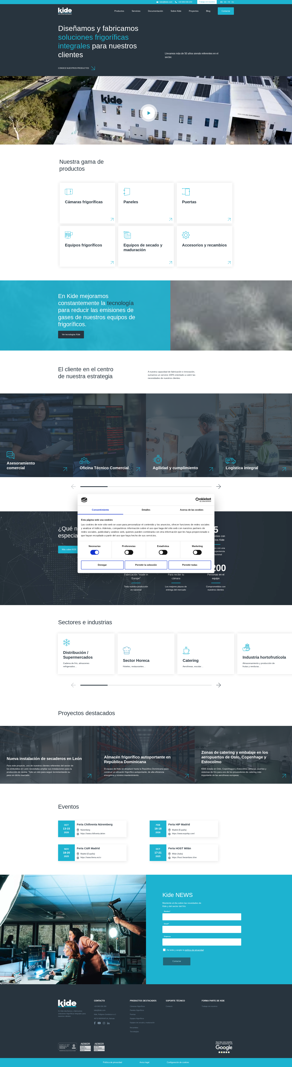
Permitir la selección (146, 565)
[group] (36, 435)
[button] (218, 486)
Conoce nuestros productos (73, 68)
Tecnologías (134, 1031)
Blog (208, 11)
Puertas (133, 1014)
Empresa (167, 936)
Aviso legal (144, 1062)
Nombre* (167, 911)
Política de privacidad (112, 1062)
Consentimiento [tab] (100, 510)
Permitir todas (189, 565)
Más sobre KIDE (69, 549)
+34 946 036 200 (185, 2)
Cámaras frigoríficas (137, 1006)
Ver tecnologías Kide (71, 334)
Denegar (102, 565)
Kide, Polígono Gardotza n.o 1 (105, 1014)
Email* (166, 924)
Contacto (169, 1006)
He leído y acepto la (185, 950)
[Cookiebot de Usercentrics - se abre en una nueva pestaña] (197, 500)
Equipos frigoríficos (137, 1018)
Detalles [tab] (146, 510)
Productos (119, 11)
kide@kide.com (166, 2)
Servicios (136, 11)
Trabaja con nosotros (207, 2)
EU (233, 2)
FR (229, 2)
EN (225, 2)
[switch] (129, 552)
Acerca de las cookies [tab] (191, 510)
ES (221, 2)
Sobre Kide (176, 11)
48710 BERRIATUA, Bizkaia (104, 1018)
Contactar (226, 11)
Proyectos (193, 11)
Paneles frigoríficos (137, 1010)
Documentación (155, 11)
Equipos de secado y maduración (142, 1022)
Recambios (134, 1028)
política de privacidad (194, 950)
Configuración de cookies (178, 1062)
